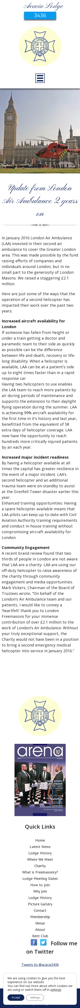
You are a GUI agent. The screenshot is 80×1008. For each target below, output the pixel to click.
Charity (40, 865)
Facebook (34, 942)
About (40, 929)
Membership (40, 916)
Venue (40, 923)
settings (55, 990)
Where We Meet (40, 859)
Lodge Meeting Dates (40, 878)
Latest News (40, 846)
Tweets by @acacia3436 (40, 964)
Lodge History (40, 853)
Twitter (43, 942)
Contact (40, 910)
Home (40, 840)
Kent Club (40, 935)
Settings (35, 997)
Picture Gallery (40, 904)
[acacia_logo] (40, 47)
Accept (16, 997)
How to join (40, 884)
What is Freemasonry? (40, 872)
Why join (40, 891)
